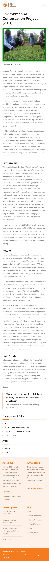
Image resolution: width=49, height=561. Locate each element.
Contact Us (33, 537)
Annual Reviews (34, 524)
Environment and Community (17, 427)
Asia (6, 452)
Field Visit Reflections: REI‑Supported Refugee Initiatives (11, 531)
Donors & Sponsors (35, 520)
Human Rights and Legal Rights (17, 431)
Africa (7, 448)
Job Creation (10, 435)
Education (9, 423)
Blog (30, 511)
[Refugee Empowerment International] (13, 4)
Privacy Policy (33, 533)
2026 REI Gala (7, 539)
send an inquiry (38, 488)
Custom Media (20, 551)
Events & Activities (35, 516)
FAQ (30, 528)
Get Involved (41, 486)
